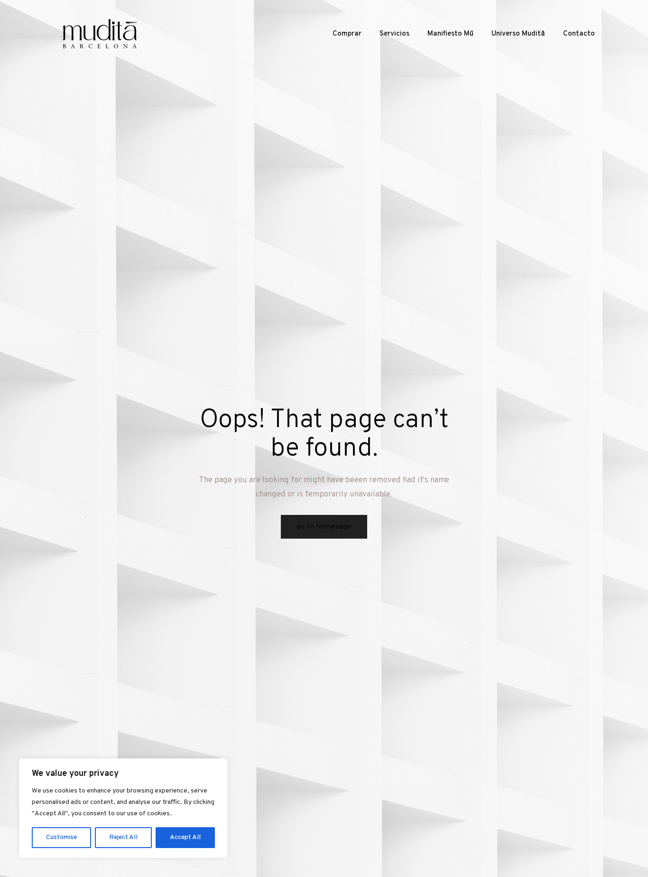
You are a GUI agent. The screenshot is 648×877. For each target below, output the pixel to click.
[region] (123, 808)
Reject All (123, 837)
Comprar (347, 33)
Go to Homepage (324, 527)
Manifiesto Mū (450, 33)
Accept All (185, 837)
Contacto (579, 33)
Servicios (394, 33)
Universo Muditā (518, 33)
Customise (61, 837)
